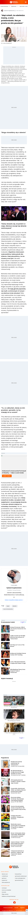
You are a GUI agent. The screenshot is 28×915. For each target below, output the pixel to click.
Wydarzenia (13, 6)
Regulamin (22, 907)
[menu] (26, 2)
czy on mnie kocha (8, 609)
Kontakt (16, 907)
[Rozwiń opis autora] (14, 597)
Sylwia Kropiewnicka (9, 10)
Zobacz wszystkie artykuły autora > (14, 600)
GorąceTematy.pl (4, 6)
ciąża (8, 606)
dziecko (14, 606)
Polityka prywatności (8, 907)
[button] (27, 910)
